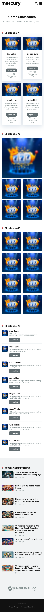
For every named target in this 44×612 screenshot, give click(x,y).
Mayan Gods (14, 394)
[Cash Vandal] (5, 413)
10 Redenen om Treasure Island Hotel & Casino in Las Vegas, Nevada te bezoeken (27, 568)
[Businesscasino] (11, 3)
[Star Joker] (11, 49)
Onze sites (22, 603)
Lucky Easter (11, 100)
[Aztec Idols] (32, 96)
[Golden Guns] (32, 49)
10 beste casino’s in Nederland (28, 539)
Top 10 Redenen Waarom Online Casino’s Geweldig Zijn (28, 473)
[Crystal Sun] (5, 445)
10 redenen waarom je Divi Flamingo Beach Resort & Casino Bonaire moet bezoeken (27, 529)
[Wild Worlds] (5, 429)
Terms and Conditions (28, 607)
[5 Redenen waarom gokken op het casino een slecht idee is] (7, 557)
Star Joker (11, 54)
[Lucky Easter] (11, 96)
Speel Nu (11, 70)
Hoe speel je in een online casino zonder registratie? (27, 500)
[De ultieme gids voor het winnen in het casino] (7, 517)
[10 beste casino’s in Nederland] (7, 544)
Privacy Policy (13, 607)
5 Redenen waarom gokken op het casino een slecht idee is (28, 553)
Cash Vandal (14, 409)
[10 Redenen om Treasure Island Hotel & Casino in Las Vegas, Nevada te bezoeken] (7, 571)
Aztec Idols (33, 100)
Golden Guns (32, 54)
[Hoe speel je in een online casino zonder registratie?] (7, 504)
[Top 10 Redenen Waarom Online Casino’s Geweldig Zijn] (7, 477)
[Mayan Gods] (5, 398)
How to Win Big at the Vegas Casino (27, 487)
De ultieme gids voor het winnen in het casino (26, 513)
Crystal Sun (14, 440)
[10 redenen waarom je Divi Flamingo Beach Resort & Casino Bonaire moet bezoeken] (7, 531)
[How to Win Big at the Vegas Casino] (7, 491)
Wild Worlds (14, 425)
